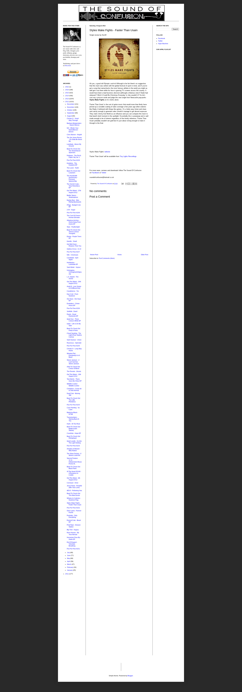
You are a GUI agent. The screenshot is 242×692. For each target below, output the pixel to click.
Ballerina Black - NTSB (72, 413)
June (69, 555)
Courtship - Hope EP (74, 433)
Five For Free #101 (73, 549)
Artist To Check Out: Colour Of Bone (73, 367)
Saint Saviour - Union (74, 340)
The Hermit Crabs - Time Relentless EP (73, 186)
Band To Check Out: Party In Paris (73, 329)
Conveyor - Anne (72, 483)
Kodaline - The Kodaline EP (72, 164)
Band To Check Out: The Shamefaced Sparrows (73, 150)
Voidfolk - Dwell (72, 311)
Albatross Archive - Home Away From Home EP (74, 222)
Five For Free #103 (73, 446)
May (68, 558)
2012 (67, 101)
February (70, 567)
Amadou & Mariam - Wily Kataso (73, 449)
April (69, 561)
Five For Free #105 (73, 346)
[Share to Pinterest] (136, 183)
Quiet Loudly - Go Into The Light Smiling (74, 442)
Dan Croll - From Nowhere (72, 295)
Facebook (95, 173)
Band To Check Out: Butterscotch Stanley (73, 428)
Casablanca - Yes (73, 291)
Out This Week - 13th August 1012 (74, 375)
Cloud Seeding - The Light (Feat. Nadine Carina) (74, 335)
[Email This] (126, 183)
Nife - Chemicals (72, 255)
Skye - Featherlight (73, 227)
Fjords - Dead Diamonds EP (72, 315)
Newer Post (94, 255)
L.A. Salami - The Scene (73, 277)
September (71, 113)
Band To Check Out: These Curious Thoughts (73, 231)
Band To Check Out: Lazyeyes (73, 172)
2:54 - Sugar (71, 210)
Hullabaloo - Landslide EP (72, 263)
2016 (67, 90)
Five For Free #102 (73, 508)
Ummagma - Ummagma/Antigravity (74, 272)
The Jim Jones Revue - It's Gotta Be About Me (74, 139)
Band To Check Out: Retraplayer (73, 437)
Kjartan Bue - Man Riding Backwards (74, 201)
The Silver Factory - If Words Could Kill (74, 454)
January (70, 570)
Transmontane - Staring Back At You (73, 419)
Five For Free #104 (73, 405)
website (107, 152)
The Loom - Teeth (73, 168)
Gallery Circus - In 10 (74, 249)
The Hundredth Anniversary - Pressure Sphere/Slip (72, 178)
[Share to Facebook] (133, 183)
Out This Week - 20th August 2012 (74, 282)
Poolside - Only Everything (72, 516)
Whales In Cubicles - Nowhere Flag (74, 499)
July (68, 552)
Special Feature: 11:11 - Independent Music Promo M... (74, 461)
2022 (67, 87)
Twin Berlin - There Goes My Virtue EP (74, 380)
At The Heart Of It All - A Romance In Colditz (74, 473)
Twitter (103, 173)
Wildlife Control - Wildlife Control (73, 385)
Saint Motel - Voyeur (74, 267)
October (70, 110)
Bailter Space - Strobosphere (72, 196)
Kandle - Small (72, 241)
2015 (67, 93)
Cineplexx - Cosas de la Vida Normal (74, 389)
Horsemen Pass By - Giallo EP (74, 538)
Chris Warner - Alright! (74, 135)
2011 (67, 574)
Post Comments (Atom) (107, 258)
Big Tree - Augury (73, 530)
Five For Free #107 (73, 252)
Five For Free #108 (73, 213)
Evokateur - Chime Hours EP (73, 304)
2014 (67, 96)
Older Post (144, 255)
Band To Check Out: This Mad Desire (73, 494)
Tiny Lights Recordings (128, 156)
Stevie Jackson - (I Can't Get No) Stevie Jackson (73, 362)
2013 (67, 99)
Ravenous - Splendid (74, 343)
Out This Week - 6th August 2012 (73, 479)
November (71, 107)
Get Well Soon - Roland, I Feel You (74, 245)
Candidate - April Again (72, 258)
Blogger (130, 676)
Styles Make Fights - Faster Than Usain (74, 504)
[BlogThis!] (129, 183)
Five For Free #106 (73, 308)
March (69, 564)
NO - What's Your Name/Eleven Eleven (72, 130)
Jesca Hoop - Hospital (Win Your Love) (74, 486)
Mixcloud (68, 65)
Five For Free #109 (73, 160)
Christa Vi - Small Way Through (73, 119)
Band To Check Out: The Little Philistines (73, 400)
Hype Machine (163, 44)
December (71, 104)
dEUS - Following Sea (74, 490)
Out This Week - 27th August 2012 (74, 191)
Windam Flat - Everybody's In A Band (73, 355)
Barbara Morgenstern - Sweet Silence (74, 124)
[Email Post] (122, 183)
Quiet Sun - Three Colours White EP (74, 320)
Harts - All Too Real (73, 424)
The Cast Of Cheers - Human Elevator (74, 216)
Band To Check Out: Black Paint (73, 467)
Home (119, 255)
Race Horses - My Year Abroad (73, 533)
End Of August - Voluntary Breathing (72, 544)
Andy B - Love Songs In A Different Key (74, 287)
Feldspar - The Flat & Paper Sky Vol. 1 (74, 156)
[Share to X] (131, 183)
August (69, 116)
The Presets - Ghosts (74, 371)
